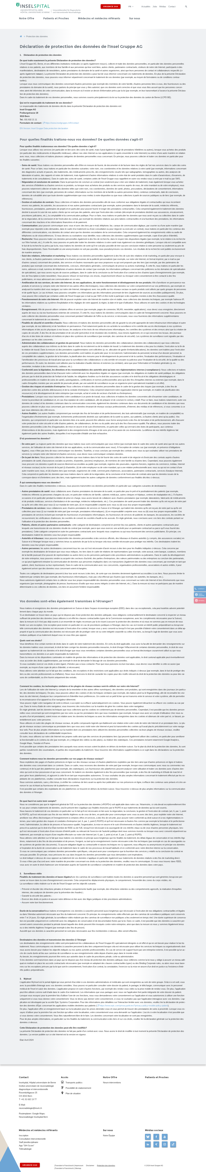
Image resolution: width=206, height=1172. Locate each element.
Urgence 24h (110, 6)
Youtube (164, 1137)
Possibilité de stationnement (78, 1088)
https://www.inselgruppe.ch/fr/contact (62, 123)
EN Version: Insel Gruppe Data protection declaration (44, 128)
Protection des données (106, 1166)
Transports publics (74, 1082)
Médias (162, 6)
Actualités (145, 6)
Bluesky (148, 1137)
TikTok (173, 1144)
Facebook (156, 1137)
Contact (171, 6)
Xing (156, 1144)
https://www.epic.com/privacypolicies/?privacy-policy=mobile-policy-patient (134, 1005)
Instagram (164, 1144)
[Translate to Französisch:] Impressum (69, 1166)
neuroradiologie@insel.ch (30, 1108)
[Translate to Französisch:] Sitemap (68, 1168)
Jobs (155, 6)
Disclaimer (90, 1166)
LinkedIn (148, 1144)
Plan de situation (73, 1093)
